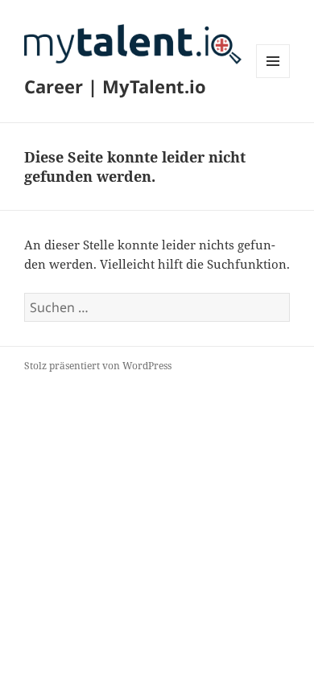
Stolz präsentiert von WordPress (97, 365)
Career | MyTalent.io (115, 86)
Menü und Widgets (273, 77)
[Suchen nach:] (157, 307)
